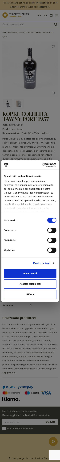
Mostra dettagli (41, 263)
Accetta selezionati (30, 283)
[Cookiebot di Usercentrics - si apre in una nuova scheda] (42, 165)
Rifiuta (30, 294)
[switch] (51, 230)
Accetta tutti (30, 273)
